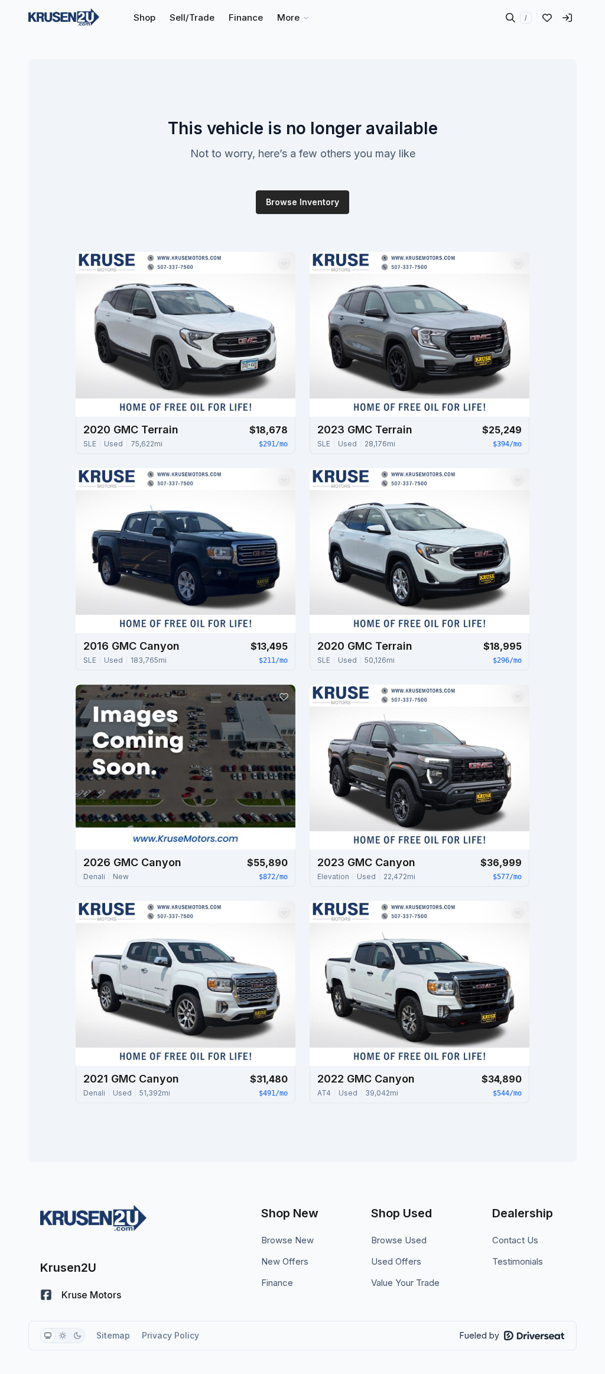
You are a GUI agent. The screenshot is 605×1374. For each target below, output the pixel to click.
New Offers (284, 1261)
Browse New (287, 1240)
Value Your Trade (405, 1282)
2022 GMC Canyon (366, 1078)
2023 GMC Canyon (366, 862)
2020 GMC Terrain (130, 429)
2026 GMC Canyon (132, 862)
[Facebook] (46, 1295)
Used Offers (396, 1261)
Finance (277, 1282)
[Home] (63, 17)
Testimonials (517, 1261)
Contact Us (515, 1240)
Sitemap (113, 1335)
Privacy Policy (170, 1335)
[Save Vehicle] (283, 263)
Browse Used (399, 1240)
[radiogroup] (62, 1335)
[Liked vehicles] (547, 17)
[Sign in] (567, 17)
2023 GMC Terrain (364, 429)
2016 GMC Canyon (131, 646)
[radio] (48, 1335)
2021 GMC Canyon (131, 1078)
